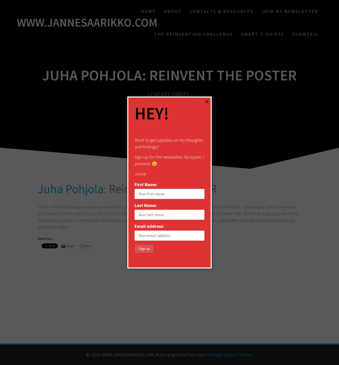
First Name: (146, 184)
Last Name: (146, 205)
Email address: (149, 226)
